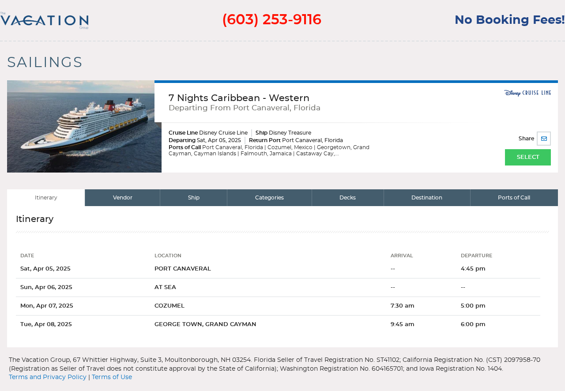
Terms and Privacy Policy (48, 377)
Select (528, 157)
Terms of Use (112, 377)
